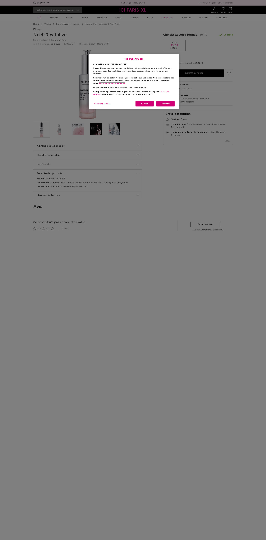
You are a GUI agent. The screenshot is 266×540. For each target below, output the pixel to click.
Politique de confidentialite (112, 83)
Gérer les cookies (102, 104)
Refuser (144, 104)
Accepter (166, 104)
